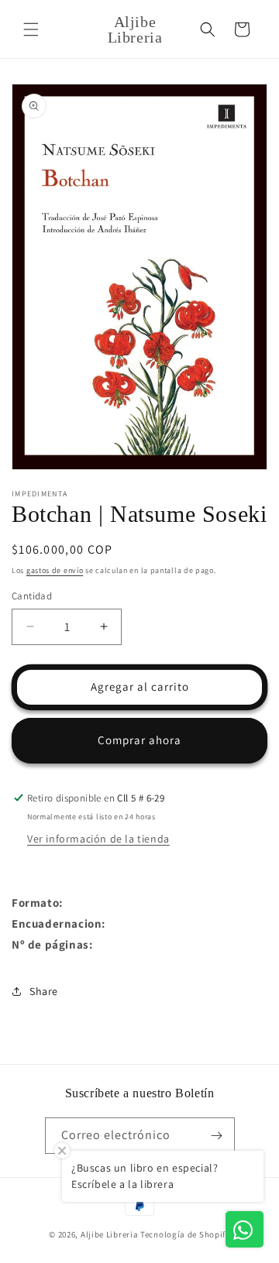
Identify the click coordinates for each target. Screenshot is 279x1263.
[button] (31, 29)
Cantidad (32, 595)
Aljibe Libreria (110, 1234)
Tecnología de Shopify (185, 1234)
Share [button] (43, 991)
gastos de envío (55, 570)
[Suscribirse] (217, 1135)
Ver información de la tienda (98, 839)
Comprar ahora (139, 740)
